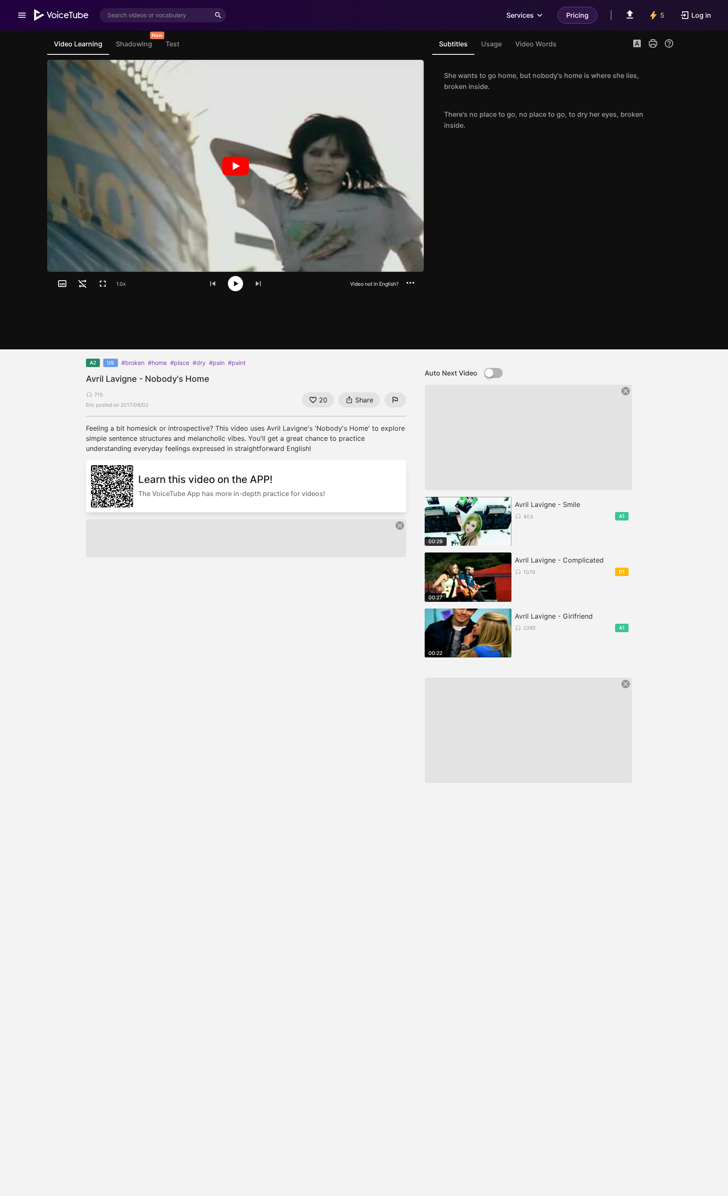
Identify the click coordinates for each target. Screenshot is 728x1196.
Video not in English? (374, 284)
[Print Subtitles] (653, 43)
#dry (199, 362)
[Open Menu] (22, 15)
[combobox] (155, 15)
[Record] (665, 81)
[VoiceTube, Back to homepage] (61, 15)
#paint (237, 362)
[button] (637, 44)
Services (520, 15)
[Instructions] (669, 43)
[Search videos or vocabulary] (218, 15)
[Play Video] (235, 166)
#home (157, 362)
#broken (133, 362)
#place (179, 362)
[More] (410, 283)
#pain (217, 362)
